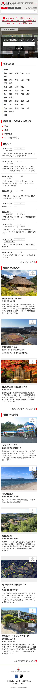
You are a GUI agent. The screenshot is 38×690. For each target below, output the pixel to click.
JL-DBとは (10, 681)
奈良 (5, 97)
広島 (22, 101)
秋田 (22, 73)
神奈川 (11, 83)
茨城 (16, 80)
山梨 (16, 87)
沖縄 (5, 115)
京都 (16, 94)
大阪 (22, 94)
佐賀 (10, 108)
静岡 (22, 87)
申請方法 (8, 134)
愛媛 (16, 105)
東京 (5, 80)
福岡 (5, 108)
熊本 (22, 108)
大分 (28, 108)
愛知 (22, 90)
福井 (5, 94)
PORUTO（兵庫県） (9, 29)
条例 (6, 130)
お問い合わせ (26, 681)
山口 (28, 101)
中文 (18, 7)
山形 (28, 73)
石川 (10, 90)
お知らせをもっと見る (27, 262)
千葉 (28, 80)
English (11, 7)
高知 (22, 105)
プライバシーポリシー (19, 684)
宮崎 (5, 111)
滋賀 (10, 94)
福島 (5, 76)
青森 (5, 73)
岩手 (10, 73)
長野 (10, 87)
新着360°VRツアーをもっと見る (23, 409)
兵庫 (28, 94)
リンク (18, 681)
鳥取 (5, 101)
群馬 (22, 80)
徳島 (5, 105)
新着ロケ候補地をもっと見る (24, 661)
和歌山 (11, 97)
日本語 (4, 7)
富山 (5, 90)
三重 (28, 90)
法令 (6, 126)
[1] (35, 11)
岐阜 (16, 90)
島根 (10, 101)
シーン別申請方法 (11, 137)
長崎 (16, 108)
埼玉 (5, 83)
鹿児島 (11, 111)
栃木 (10, 80)
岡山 (16, 101)
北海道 (6, 69)
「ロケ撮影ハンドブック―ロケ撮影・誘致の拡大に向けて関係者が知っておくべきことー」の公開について (19, 20)
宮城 (16, 73)
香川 (10, 105)
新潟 (5, 87)
